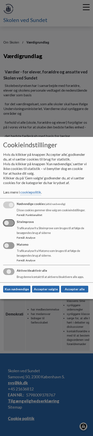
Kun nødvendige (17, 289)
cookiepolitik (30, 192)
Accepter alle (75, 289)
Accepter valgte (46, 289)
